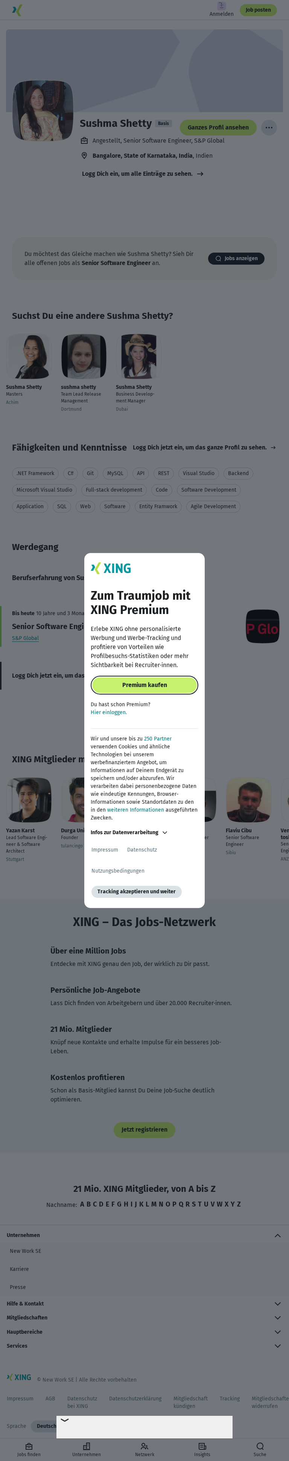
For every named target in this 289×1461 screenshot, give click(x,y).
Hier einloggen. (109, 712)
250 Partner (158, 739)
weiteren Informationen (135, 810)
